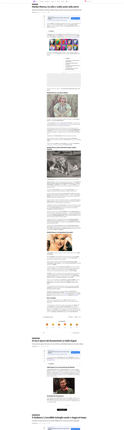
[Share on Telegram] (44, 24)
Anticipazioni (34, 338)
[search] (86, 1)
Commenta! (43, 12)
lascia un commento (76, 332)
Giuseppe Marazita (35, 423)
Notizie (36, 4)
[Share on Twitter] (44, 22)
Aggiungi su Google (75, 18)
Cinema (33, 4)
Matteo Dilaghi (34, 346)
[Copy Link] (44, 26)
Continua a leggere (62, 409)
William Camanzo (34, 12)
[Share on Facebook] (44, 19)
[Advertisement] (64, 80)
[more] (68, 1)
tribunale (58, 373)
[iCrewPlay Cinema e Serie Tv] (35, 1)
